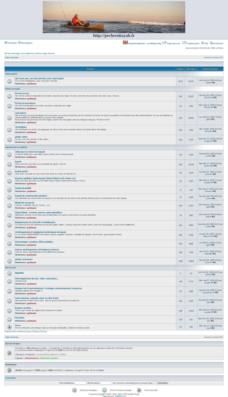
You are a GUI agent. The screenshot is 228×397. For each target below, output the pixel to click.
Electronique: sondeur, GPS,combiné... (34, 242)
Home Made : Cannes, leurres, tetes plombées (38, 212)
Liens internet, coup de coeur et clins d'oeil (36, 298)
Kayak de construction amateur (31, 196)
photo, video (21, 137)
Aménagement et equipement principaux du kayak (40, 232)
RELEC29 (208, 97)
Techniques (21, 127)
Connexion (12, 43)
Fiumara (208, 191)
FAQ (206, 43)
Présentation (11, 74)
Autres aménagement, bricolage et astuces (37, 249)
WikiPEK (19, 273)
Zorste (208, 198)
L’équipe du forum (39, 331)
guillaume (31, 84)
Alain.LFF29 (208, 236)
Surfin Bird (208, 166)
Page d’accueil (173, 43)
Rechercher (217, 43)
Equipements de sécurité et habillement (35, 222)
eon (208, 321)
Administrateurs (32, 358)
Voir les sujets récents (45, 53)
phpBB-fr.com (120, 396)
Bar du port (10, 268)
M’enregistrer (26, 43)
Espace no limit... (23, 308)
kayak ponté (21, 171)
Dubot (208, 217)
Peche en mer (22, 93)
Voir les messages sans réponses (19, 53)
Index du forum (11, 57)
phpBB (102, 394)
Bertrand (208, 131)
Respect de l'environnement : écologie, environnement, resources (48, 288)
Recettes (19, 318)
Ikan (208, 302)
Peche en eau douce (25, 103)
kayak (18, 161)
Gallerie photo (193, 43)
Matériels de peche (24, 203)
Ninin (101, 370)
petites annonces (24, 259)
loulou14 (208, 174)
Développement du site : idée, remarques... (36, 278)
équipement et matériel (16, 147)
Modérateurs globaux (49, 358)
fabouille (208, 254)
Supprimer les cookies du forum (17, 331)
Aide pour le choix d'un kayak (30, 152)
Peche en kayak (12, 89)
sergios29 (208, 141)
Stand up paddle (23, 188)
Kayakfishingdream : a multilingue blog (145, 43)
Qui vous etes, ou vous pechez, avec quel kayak (39, 78)
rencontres (20, 113)
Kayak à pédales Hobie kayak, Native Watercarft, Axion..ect (45, 178)
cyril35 (208, 156)
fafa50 (208, 83)
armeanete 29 (208, 292)
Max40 (208, 274)
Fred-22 (208, 262)
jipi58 (208, 119)
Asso (17, 325)
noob (208, 328)
